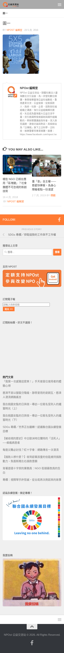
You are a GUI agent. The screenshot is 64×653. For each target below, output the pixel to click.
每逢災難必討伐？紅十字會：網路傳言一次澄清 (31, 449)
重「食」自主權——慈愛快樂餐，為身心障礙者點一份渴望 (44, 185)
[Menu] (59, 4)
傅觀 (52, 195)
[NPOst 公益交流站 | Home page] (13, 4)
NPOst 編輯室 (14, 30)
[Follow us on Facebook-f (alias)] (59, 219)
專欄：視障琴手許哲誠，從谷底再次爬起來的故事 (32, 479)
